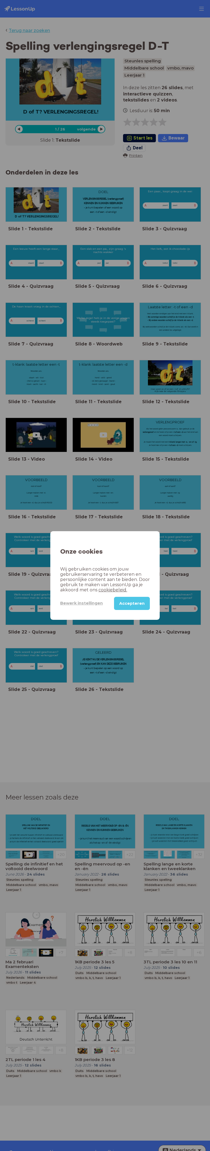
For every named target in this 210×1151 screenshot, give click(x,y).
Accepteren (132, 603)
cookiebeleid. (112, 589)
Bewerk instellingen (81, 603)
